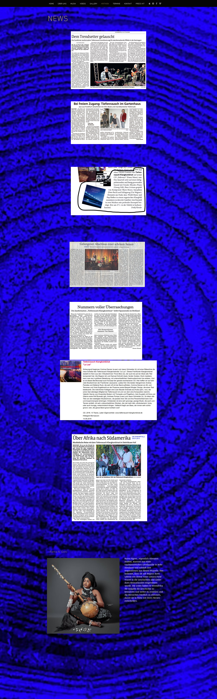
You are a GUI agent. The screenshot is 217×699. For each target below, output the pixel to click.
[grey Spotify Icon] (153, 3)
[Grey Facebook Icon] (156, 3)
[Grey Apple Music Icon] (149, 3)
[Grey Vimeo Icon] (160, 3)
